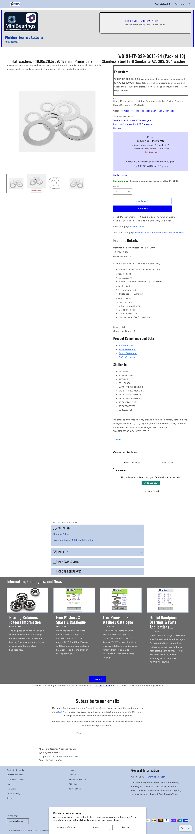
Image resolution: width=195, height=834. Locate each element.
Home (156, 21)
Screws (117, 128)
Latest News (62, 712)
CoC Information (127, 357)
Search (10, 798)
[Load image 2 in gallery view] (36, 183)
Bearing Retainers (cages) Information (25, 619)
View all (98, 679)
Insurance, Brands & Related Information (73, 540)
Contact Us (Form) (15, 775)
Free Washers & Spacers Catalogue (71, 619)
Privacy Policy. (113, 820)
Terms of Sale (75, 789)
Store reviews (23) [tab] (169, 462)
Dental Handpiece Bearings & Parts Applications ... (164, 622)
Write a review (151, 483)
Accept (96, 827)
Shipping (73, 784)
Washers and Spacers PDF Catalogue (132, 120)
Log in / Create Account (137, 21)
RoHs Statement (127, 349)
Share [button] (118, 439)
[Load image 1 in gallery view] (16, 183)
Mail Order (11, 789)
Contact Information (16, 770)
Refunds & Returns (77, 779)
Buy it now (142, 209)
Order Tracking (13, 793)
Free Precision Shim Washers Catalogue (119, 619)
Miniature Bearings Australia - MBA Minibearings (31, 830)
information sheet (156, 777)
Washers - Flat (137, 226)
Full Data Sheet (127, 345)
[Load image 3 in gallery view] (56, 183)
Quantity (116, 186)
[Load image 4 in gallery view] (76, 183)
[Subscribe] (118, 733)
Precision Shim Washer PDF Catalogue (133, 124)
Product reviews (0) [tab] (132, 462)
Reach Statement (128, 353)
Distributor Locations (16, 779)
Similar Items (120, 175)
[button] (5, 4)
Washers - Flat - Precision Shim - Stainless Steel (149, 111)
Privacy (72, 775)
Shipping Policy (61, 534)
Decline (125, 827)
